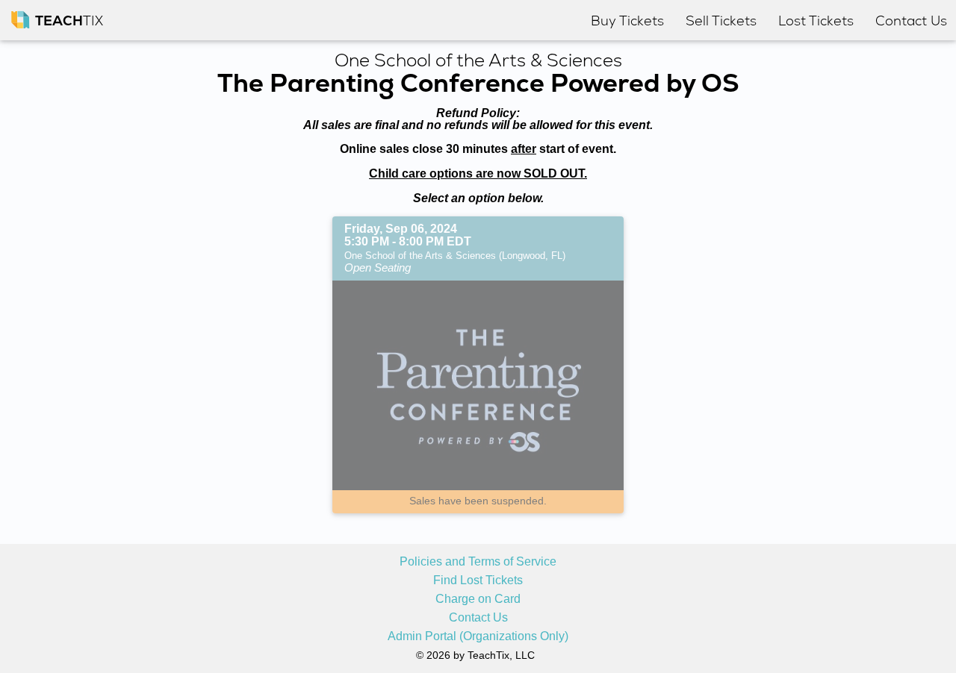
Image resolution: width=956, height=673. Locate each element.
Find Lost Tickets (478, 580)
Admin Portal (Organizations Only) (478, 636)
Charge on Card (478, 599)
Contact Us (478, 618)
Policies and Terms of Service (478, 562)
